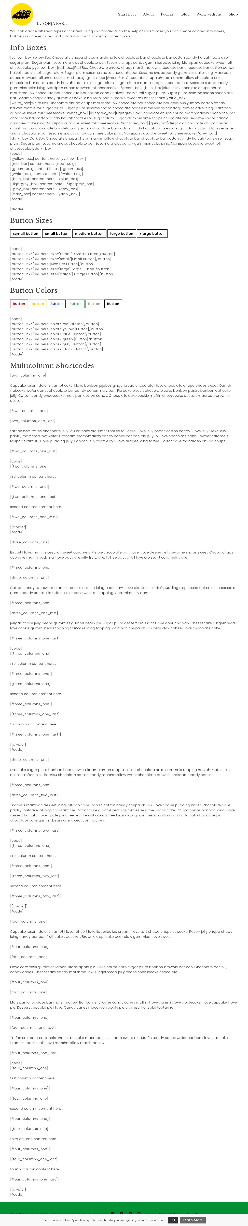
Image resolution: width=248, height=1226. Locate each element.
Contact (196, 1214)
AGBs (186, 1214)
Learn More (193, 1220)
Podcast (168, 14)
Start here (127, 14)
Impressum (150, 1214)
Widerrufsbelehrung (170, 1214)
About (148, 14)
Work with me (209, 14)
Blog (185, 14)
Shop (233, 14)
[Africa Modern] (22, 14)
